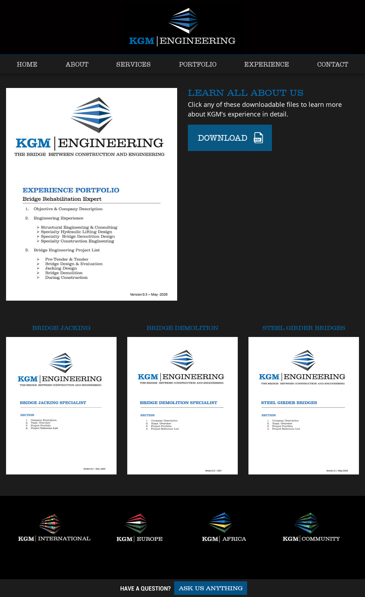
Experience (266, 64)
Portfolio (197, 64)
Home (27, 64)
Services (133, 64)
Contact (332, 64)
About (77, 64)
